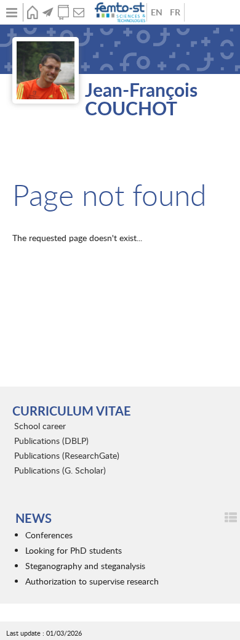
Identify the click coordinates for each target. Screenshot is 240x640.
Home (32, 12)
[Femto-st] (121, 12)
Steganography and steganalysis (85, 566)
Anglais (156, 12)
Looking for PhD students (73, 550)
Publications (63, 12)
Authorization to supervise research (92, 581)
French (175, 12)
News (47, 12)
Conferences (49, 535)
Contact (78, 12)
